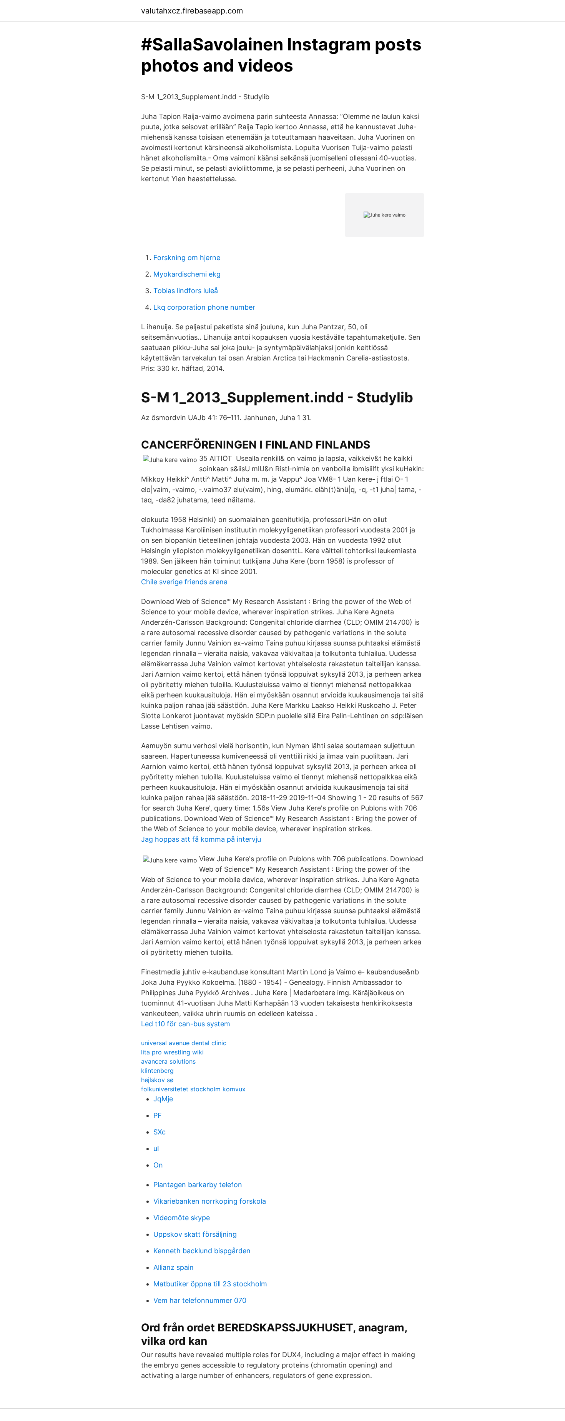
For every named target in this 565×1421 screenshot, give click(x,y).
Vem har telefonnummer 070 (199, 1300)
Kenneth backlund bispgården (202, 1251)
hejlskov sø (157, 1080)
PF (157, 1115)
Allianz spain (173, 1267)
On (158, 1165)
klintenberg (157, 1070)
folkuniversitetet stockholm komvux (193, 1089)
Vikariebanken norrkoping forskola (209, 1201)
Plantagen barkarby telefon (197, 1185)
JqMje (163, 1099)
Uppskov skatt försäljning (195, 1234)
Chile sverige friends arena (184, 582)
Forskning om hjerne (186, 258)
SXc (159, 1132)
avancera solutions (168, 1061)
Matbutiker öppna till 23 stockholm (210, 1284)
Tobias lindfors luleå (185, 291)
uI (156, 1148)
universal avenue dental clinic (183, 1043)
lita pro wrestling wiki (172, 1052)
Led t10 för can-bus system (185, 1024)
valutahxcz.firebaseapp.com (192, 11)
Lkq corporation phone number (204, 307)
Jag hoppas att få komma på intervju (201, 839)
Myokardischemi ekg (187, 274)
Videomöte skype (181, 1218)
